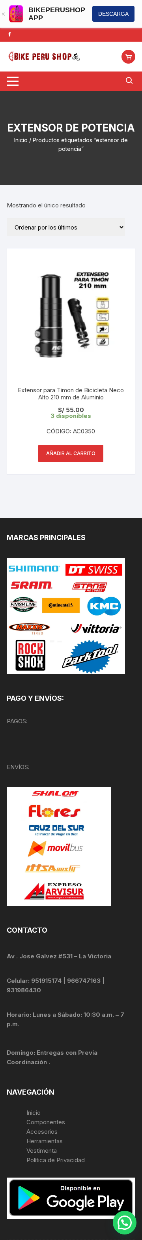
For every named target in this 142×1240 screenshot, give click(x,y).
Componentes (45, 1122)
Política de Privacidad (55, 1160)
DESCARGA (113, 14)
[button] (124, 1222)
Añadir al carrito (70, 453)
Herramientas (45, 1141)
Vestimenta (41, 1150)
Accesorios (42, 1131)
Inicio (21, 140)
